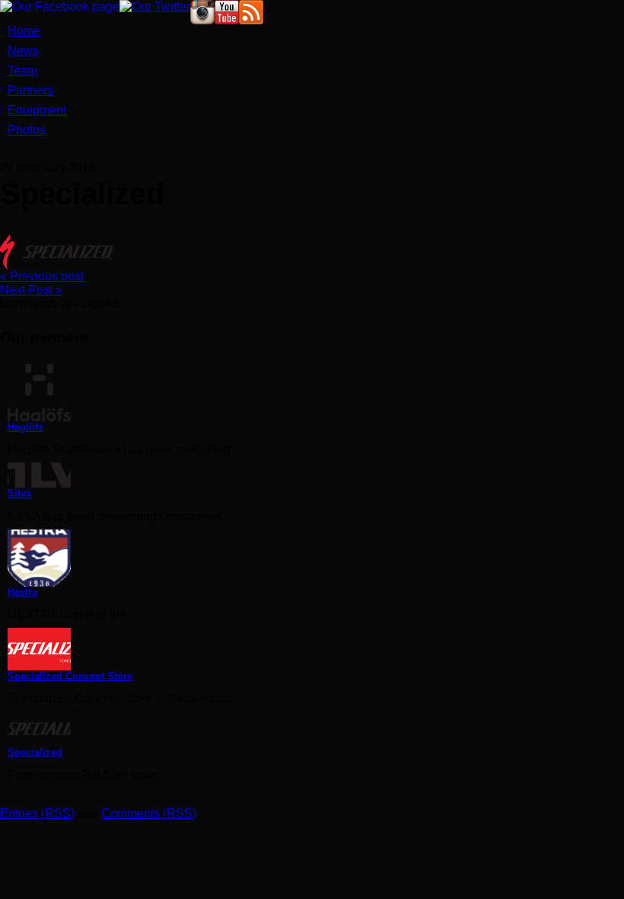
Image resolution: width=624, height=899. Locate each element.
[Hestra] (316, 558)
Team (22, 70)
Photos (27, 129)
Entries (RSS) (37, 813)
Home (24, 30)
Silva (19, 493)
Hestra (22, 592)
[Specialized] (316, 729)
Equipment (37, 110)
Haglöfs (25, 427)
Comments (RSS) (148, 813)
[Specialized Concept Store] (316, 649)
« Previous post (42, 276)
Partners (30, 90)
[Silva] (316, 475)
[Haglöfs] (316, 392)
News (23, 50)
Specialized (35, 752)
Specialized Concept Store (70, 676)
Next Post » (31, 289)
